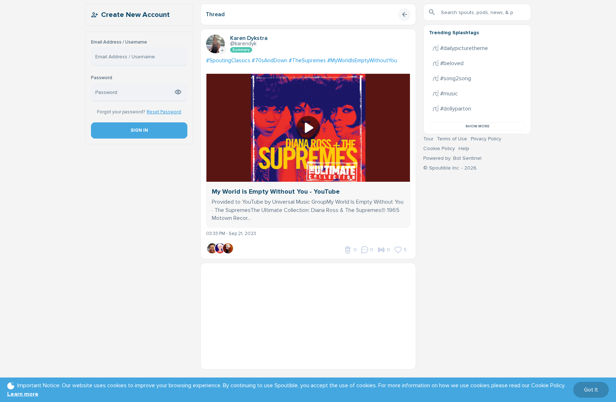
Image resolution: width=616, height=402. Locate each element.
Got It (591, 389)
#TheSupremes (307, 60)
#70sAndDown (269, 60)
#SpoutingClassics (228, 60)
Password (101, 78)
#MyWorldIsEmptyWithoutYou (362, 60)
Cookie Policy (439, 148)
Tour (428, 139)
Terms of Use (452, 139)
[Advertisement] (308, 313)
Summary (241, 50)
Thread (215, 14)
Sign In (139, 130)
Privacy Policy (486, 139)
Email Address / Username (119, 42)
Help (463, 148)
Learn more (22, 394)
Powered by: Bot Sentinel (452, 158)
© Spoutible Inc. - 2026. (450, 168)
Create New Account (135, 14)
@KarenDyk (243, 43)
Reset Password (164, 112)
